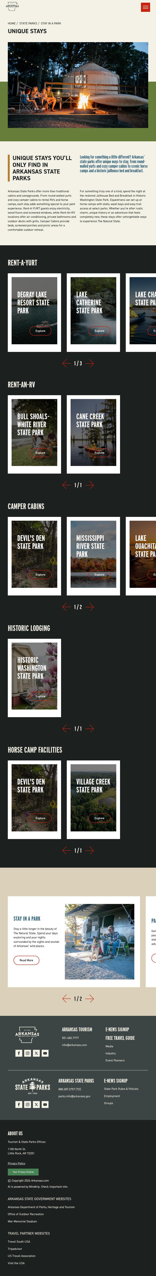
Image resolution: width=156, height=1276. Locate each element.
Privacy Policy (16, 1163)
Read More (29, 961)
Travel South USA (19, 1242)
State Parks (28, 23)
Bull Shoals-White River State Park (33, 424)
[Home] (12, 7)
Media (109, 1046)
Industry (111, 1053)
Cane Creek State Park (90, 420)
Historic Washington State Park (31, 668)
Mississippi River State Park (90, 546)
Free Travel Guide (120, 1038)
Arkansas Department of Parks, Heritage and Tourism (41, 1207)
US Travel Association (21, 1256)
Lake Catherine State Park (89, 302)
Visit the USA (16, 1263)
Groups (108, 1103)
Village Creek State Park (93, 786)
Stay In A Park (51, 23)
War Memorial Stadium (22, 1221)
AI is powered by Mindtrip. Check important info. (38, 1187)
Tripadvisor (15, 1249)
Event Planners (115, 1060)
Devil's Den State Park (31, 542)
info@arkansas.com (74, 1045)
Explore (44, 332)
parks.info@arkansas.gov (74, 1096)
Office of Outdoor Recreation (26, 1214)
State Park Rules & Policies (121, 1089)
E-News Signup (117, 1029)
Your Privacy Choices (23, 1172)
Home (12, 23)
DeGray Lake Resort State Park (33, 302)
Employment (112, 1096)
